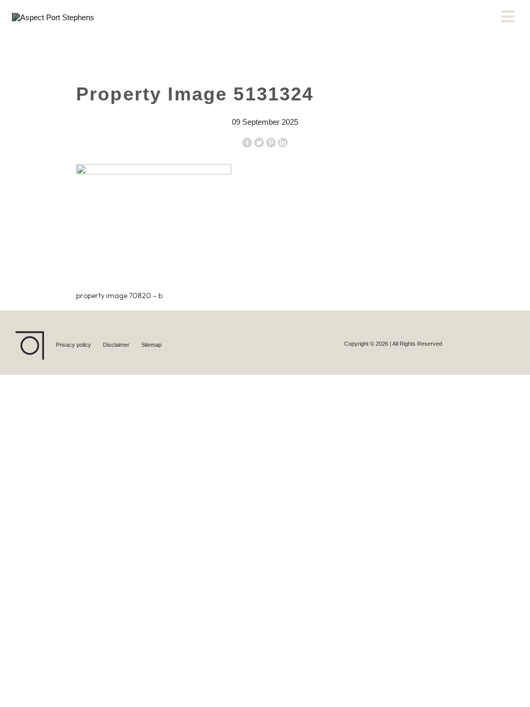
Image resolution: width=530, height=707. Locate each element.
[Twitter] (259, 143)
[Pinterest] (271, 143)
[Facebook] (247, 143)
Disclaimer (117, 345)
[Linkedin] (283, 143)
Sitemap (151, 345)
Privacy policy (74, 345)
